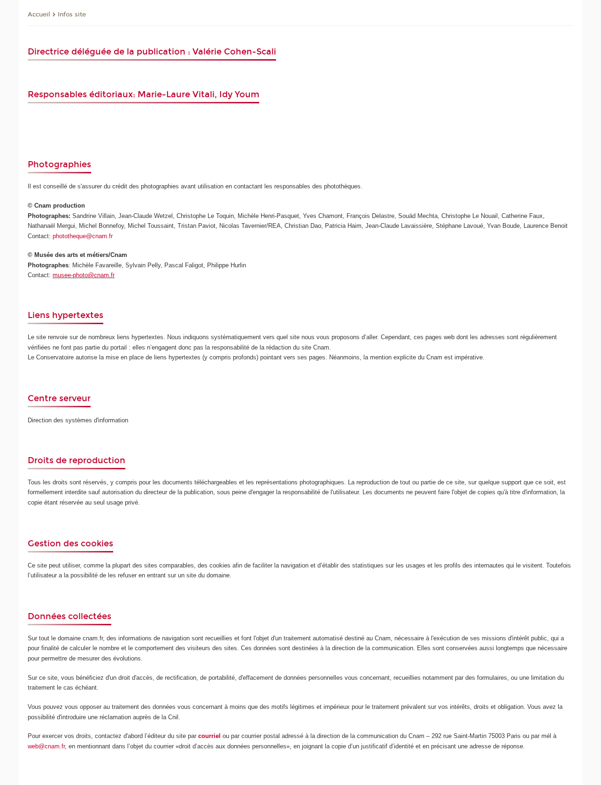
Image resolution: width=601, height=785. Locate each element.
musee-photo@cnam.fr (84, 275)
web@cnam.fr (46, 746)
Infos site (72, 14)
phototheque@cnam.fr (83, 236)
